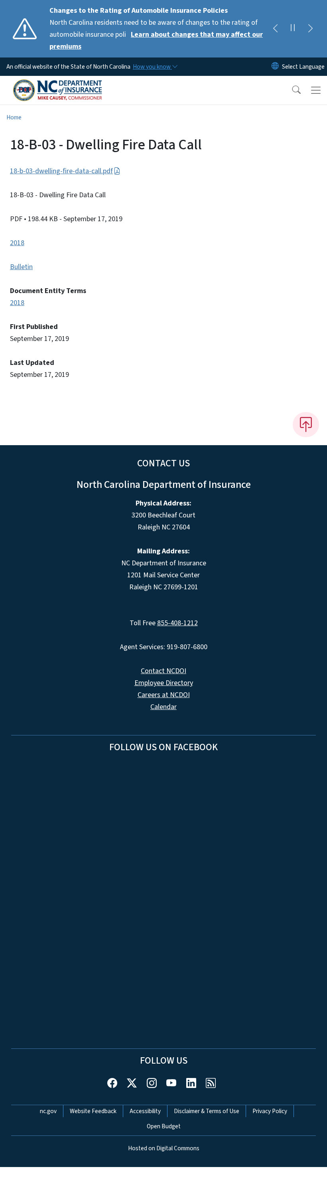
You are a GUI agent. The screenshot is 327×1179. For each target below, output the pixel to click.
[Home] (57, 85)
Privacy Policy (269, 1111)
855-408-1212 (177, 623)
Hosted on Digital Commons (163, 1148)
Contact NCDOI (163, 671)
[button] (291, 90)
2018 (17, 243)
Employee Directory (163, 683)
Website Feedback (93, 1111)
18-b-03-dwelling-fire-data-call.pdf (61, 171)
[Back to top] (306, 424)
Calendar (163, 707)
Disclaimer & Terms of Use (206, 1111)
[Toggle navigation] (316, 90)
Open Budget (164, 1126)
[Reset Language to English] (275, 67)
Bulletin (21, 267)
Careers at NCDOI (164, 695)
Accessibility (145, 1111)
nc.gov (48, 1111)
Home (14, 117)
